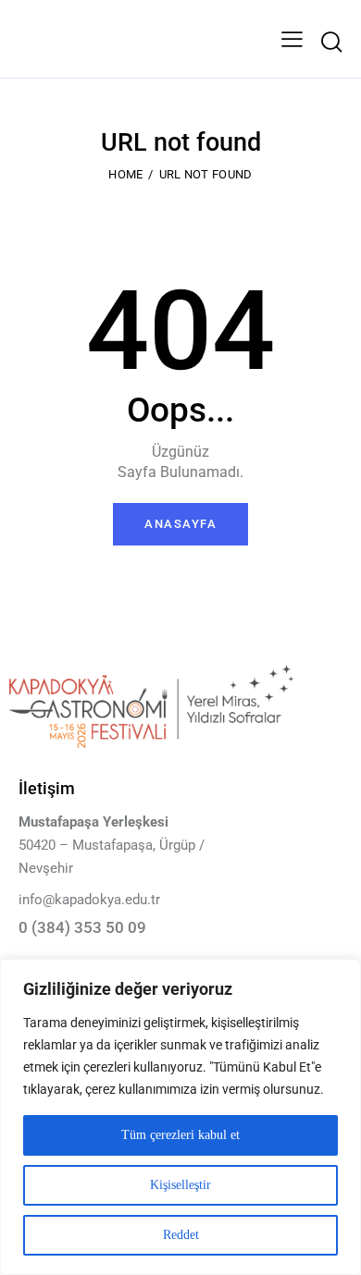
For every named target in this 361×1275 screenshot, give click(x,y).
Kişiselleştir (180, 1185)
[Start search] (331, 42)
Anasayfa (180, 524)
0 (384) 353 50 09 (82, 928)
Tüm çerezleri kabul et (180, 1135)
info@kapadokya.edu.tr (89, 899)
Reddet (181, 1235)
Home (125, 174)
